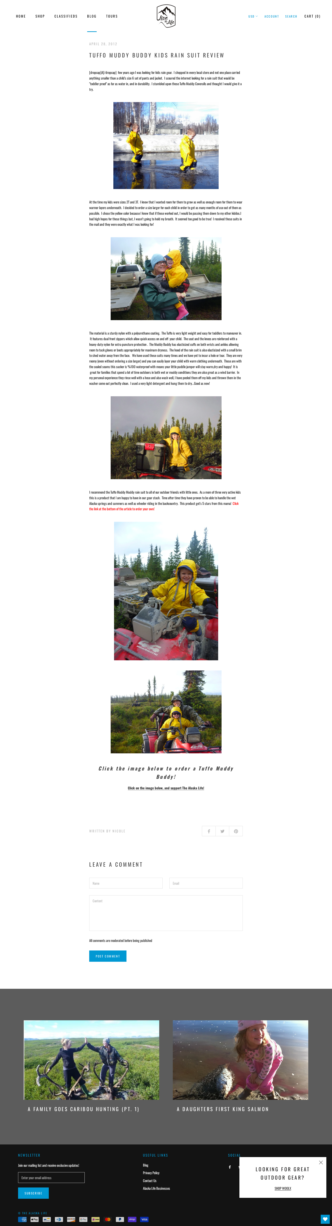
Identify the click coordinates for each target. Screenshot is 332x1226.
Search (291, 16)
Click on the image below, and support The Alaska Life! (166, 787)
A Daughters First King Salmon (223, 1108)
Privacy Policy (151, 1172)
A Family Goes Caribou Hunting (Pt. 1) (84, 1108)
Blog (92, 16)
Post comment (108, 956)
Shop (40, 16)
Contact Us (150, 1180)
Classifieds (66, 16)
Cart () (312, 16)
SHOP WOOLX (283, 1188)
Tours (112, 16)
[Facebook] (229, 1166)
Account (271, 16)
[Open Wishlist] (325, 1219)
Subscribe (33, 1193)
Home (21, 16)
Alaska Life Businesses (156, 1188)
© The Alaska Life (32, 1213)
